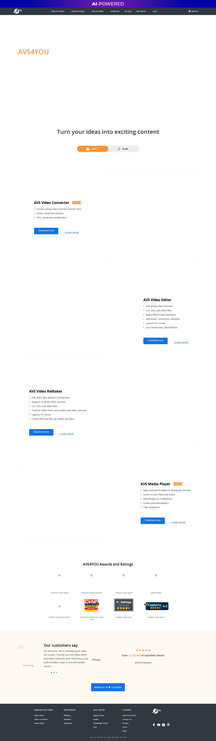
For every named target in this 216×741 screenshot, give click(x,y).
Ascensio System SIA (98, 737)
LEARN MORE (71, 232)
